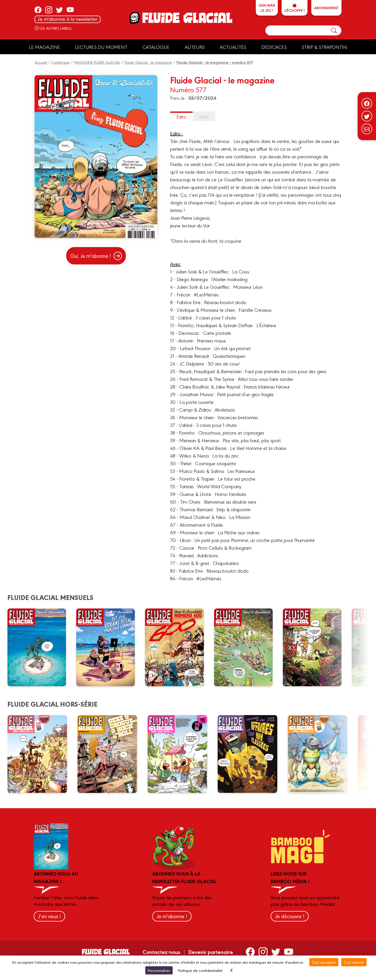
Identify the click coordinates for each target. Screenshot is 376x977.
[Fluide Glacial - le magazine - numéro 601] (108, 647)
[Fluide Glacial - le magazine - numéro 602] (39, 647)
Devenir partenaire (210, 952)
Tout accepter (324, 962)
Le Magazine (44, 46)
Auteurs (195, 46)
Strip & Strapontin (324, 46)
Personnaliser (159, 970)
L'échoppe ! (294, 10)
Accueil (41, 62)
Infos (204, 116)
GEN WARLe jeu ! (267, 8)
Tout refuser (354, 962)
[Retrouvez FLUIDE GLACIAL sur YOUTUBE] (70, 9)
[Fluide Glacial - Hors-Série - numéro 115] (40, 754)
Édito (181, 116)
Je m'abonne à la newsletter (67, 19)
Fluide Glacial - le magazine (148, 62)
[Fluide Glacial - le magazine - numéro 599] (246, 647)
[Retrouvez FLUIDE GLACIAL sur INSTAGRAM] (48, 9)
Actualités (233, 46)
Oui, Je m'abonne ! (90, 255)
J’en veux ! (49, 916)
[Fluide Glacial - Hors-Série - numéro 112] (251, 754)
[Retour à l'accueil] (186, 18)
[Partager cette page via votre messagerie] (367, 128)
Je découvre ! (289, 916)
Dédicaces (274, 46)
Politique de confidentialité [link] (200, 970)
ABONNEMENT (326, 7)
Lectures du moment (101, 46)
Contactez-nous (161, 952)
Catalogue (156, 46)
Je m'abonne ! (172, 916)
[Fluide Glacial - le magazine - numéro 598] (315, 647)
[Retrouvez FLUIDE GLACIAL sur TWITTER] (59, 9)
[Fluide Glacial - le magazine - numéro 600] (177, 647)
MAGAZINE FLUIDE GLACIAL (97, 62)
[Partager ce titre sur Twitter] (367, 116)
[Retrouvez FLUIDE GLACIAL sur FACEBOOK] (38, 9)
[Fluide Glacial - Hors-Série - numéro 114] (111, 754)
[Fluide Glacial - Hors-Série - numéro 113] (181, 754)
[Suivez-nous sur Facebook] (367, 103)
